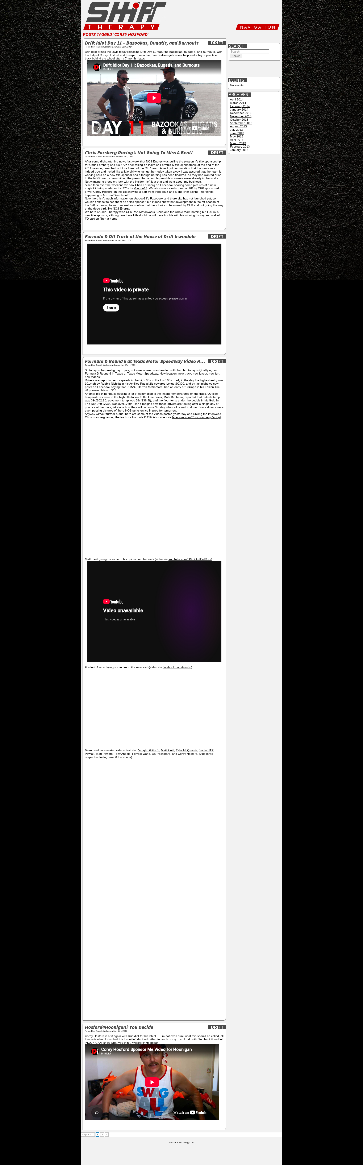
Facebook (233, 36)
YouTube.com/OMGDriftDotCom (189, 559)
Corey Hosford (187, 753)
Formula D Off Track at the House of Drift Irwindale (140, 236)
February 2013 (240, 146)
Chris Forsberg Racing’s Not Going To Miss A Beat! (139, 152)
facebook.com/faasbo (177, 667)
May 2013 (236, 136)
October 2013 (239, 119)
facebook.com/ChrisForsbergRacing (196, 417)
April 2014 (236, 99)
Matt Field (167, 750)
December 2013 (240, 113)
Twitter (246, 36)
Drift (217, 43)
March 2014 (238, 102)
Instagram (260, 36)
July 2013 (236, 129)
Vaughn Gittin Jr (148, 750)
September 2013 (241, 123)
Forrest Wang (141, 753)
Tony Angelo (122, 753)
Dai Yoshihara (161, 753)
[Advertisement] (254, 69)
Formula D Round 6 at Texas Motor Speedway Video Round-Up (145, 361)
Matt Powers (104, 753)
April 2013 (236, 139)
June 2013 (237, 133)
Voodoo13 (140, 188)
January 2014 (239, 109)
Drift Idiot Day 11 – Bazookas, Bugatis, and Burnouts (142, 43)
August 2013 (238, 126)
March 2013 (238, 143)
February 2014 (240, 106)
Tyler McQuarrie (186, 750)
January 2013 (239, 150)
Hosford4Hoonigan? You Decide (119, 1027)
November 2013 (240, 116)
